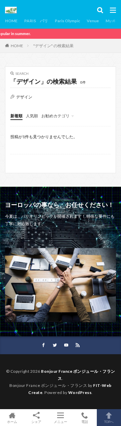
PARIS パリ (36, 20)
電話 (84, 421)
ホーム (12, 421)
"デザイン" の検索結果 (53, 45)
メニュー (60, 421)
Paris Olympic (67, 20)
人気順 (32, 115)
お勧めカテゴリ (55, 115)
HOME (11, 20)
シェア (36, 422)
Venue (93, 20)
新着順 (16, 115)
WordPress (80, 392)
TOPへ (109, 421)
